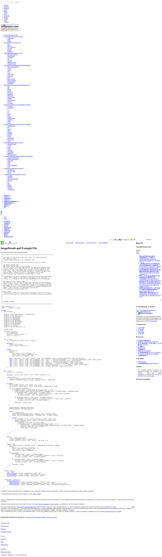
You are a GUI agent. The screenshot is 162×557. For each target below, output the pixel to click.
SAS (8, 164)
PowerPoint (10, 151)
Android (9, 48)
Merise (9, 41)
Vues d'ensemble (102, 242)
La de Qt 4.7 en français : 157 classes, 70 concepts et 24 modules (149, 353)
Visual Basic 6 (11, 100)
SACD (72, 510)
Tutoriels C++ (8, 198)
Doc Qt (6, 226)
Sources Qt (7, 230)
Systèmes (15, 174)
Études (6, 17)
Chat (5, 14)
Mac (8, 183)
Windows (9, 177)
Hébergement (4, 544)
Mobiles (9, 186)
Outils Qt (6, 229)
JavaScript (10, 76)
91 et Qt (144, 340)
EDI (17, 85)
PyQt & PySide (8, 236)
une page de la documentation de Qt (26, 507)
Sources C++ (7, 204)
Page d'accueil (69, 242)
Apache (9, 70)
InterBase (9, 133)
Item (10, 411)
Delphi (9, 89)
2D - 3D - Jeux (11, 171)
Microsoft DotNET (12, 54)
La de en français (147, 363)
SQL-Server (10, 139)
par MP (157, 374)
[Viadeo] (110, 240)
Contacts (6, 22)
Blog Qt (6, 233)
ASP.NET (10, 57)
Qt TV (6, 235)
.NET (13, 53)
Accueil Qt (7, 221)
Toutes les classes (79, 242)
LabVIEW (10, 92)
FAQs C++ (7, 197)
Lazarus (9, 101)
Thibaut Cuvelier (30, 517)
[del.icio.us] (119, 240)
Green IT (9, 188)
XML (8, 121)
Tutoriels (6, 6)
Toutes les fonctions (91, 242)
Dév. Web (17, 65)
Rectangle (10, 343)
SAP (8, 167)
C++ (8, 111)
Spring (9, 45)
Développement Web (13, 67)
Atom (5, 218)
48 (142, 343)
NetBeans (10, 51)
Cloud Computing (12, 165)
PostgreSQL (10, 138)
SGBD (17, 124)
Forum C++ (7, 195)
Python (9, 117)
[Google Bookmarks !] (114, 240)
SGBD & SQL (11, 126)
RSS (5, 217)
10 (153, 291)
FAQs (5, 9)
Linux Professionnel (12, 179)
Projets (6, 12)
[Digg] (117, 240)
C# (8, 59)
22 (143, 262)
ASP (8, 71)
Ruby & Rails (11, 79)
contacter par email (110, 511)
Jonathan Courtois (41, 517)
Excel (8, 147)
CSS (8, 73)
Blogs (5, 11)
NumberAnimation (14, 483)
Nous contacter (5, 526)
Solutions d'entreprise (18, 156)
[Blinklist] (124, 240)
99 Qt (141, 347)
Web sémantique (11, 80)
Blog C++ (7, 206)
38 (157, 268)
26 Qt (142, 349)
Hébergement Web (6, 552)
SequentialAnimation (13, 480)
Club (5, 20)
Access (9, 129)
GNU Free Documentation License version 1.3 (47, 504)
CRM (8, 162)
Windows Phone (11, 62)
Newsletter (7, 15)
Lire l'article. (153, 321)
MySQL (9, 135)
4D (8, 88)
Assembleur (10, 107)
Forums (6, 5)
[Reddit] (128, 240)
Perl (8, 115)
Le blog (141, 329)
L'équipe (141, 332)
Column (9, 349)
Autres (9, 123)
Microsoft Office (11, 144)
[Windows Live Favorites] (134, 240)
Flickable (10, 383)
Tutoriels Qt (7, 227)
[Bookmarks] (133, 240)
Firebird (9, 132)
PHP (8, 77)
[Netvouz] (126, 240)
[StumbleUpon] (131, 240)
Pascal (9, 114)
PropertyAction (14, 482)
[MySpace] (120, 240)
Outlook (9, 150)
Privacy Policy (37, 494)
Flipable (4, 310)
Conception (13, 36)
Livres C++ (7, 200)
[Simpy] (129, 240)
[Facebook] (115, 240)
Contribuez (141, 374)
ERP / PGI (10, 160)
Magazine (6, 8)
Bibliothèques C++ (9, 203)
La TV (140, 330)
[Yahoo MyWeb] (122, 240)
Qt (4, 207)
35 (152, 343)
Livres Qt (6, 232)
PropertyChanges (12, 473)
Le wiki (141, 333)
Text (10, 358)
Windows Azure (11, 64)
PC (8, 182)
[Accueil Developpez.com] (10, 31)
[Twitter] (112, 240)
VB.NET (9, 61)
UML (8, 39)
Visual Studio (11, 56)
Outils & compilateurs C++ (11, 201)
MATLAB (10, 95)
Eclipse (9, 50)
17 (146, 274)
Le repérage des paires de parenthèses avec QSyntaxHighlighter (148, 312)
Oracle (9, 136)
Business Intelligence (13, 159)
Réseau (9, 185)
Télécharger (142, 362)
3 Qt (143, 355)
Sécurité (9, 180)
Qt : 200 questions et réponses (148, 341)
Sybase (9, 141)
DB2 (8, 130)
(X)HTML (10, 83)
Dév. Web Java (11, 47)
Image (14, 417)
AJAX (9, 68)
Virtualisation (11, 189)
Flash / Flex (10, 74)
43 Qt (141, 346)
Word (8, 148)
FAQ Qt (6, 224)
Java (12, 42)
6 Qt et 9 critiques (144, 351)
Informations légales (6, 532)
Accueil (11, 35)
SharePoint (10, 153)
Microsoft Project (12, 154)
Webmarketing (11, 82)
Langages (17, 104)
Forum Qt (7, 223)
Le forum (141, 327)
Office (13, 142)
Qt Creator (10, 103)
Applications (13, 168)
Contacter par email (51, 517)
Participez (3, 529)
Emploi (6, 19)
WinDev (9, 98)
